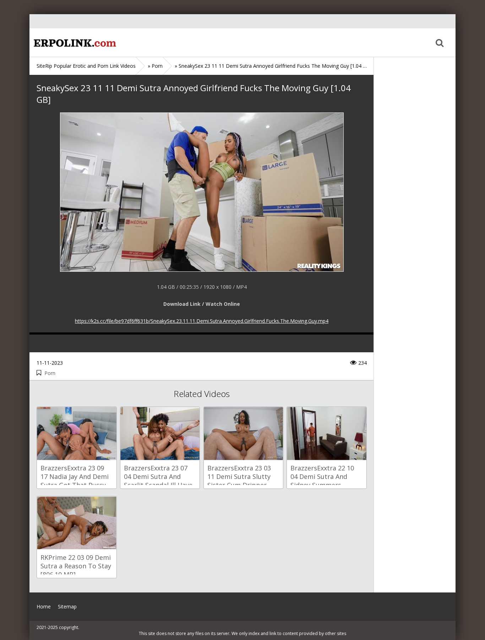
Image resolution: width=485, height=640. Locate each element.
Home (73, 42)
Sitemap (67, 606)
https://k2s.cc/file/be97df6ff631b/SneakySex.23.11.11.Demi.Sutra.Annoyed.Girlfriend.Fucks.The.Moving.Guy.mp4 (201, 321)
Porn (49, 373)
